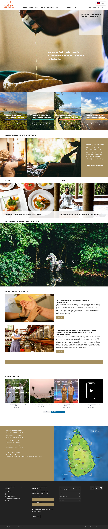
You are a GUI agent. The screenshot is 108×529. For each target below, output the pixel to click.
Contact (62, 500)
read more (83, 33)
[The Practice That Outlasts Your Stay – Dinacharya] (29, 308)
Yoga (62, 180)
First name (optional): (37, 502)
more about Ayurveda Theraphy (94, 166)
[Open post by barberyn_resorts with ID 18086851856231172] (66, 391)
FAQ (61, 493)
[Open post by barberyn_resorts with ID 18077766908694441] (42, 391)
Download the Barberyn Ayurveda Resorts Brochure (68, 489)
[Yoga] (81, 200)
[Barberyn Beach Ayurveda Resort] (40, 111)
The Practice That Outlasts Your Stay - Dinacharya (91, 15)
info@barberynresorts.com (13, 498)
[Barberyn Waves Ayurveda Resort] (13, 111)
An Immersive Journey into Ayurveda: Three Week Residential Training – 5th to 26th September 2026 (76, 332)
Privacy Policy (63, 496)
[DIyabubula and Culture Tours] (54, 255)
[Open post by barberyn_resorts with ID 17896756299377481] (17, 391)
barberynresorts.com (12, 501)
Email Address (36, 497)
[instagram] (101, 488)
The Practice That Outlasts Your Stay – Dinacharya (73, 301)
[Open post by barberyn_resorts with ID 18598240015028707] (91, 391)
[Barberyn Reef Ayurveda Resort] (67, 111)
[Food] (27, 200)
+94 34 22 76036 (16, 453)
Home (82, 526)
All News (54, 362)
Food (8, 180)
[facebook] (92, 488)
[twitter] (97, 488)
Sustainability (99, 526)
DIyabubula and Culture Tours (22, 221)
